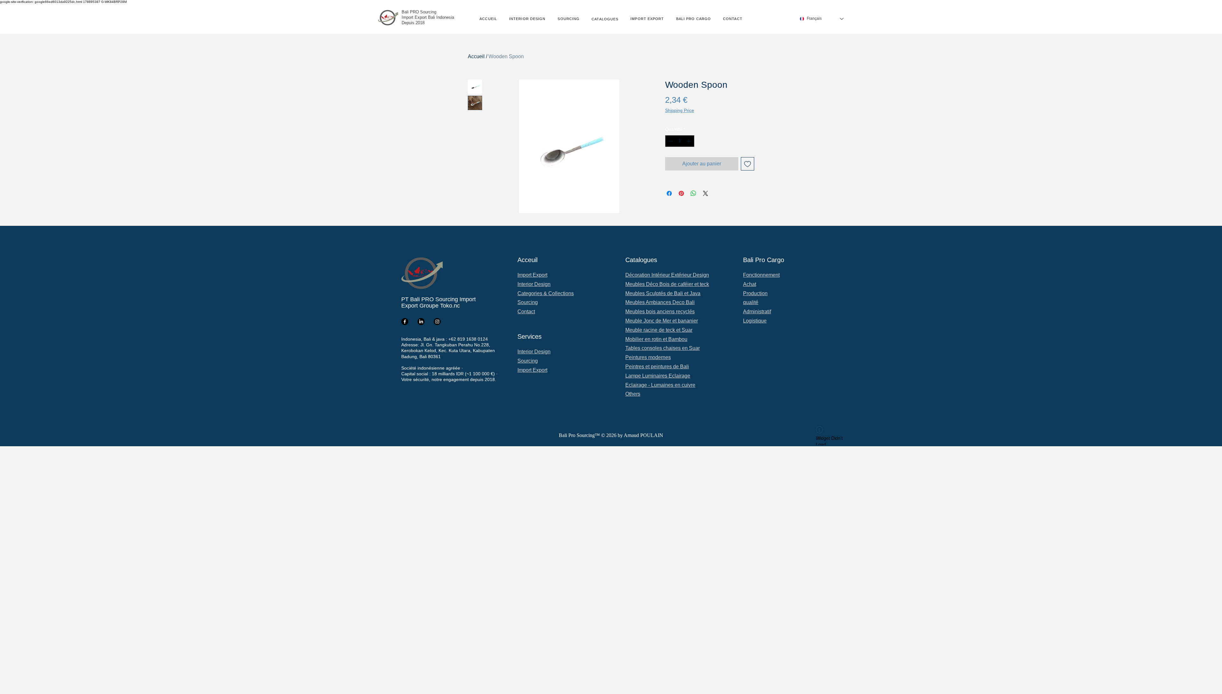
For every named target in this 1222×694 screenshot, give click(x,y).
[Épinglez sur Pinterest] (681, 193)
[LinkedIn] (421, 321)
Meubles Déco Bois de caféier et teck (667, 284)
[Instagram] (437, 321)
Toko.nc (450, 305)
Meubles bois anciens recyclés (660, 311)
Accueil (476, 56)
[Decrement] (670, 141)
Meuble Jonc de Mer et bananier (661, 320)
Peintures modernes (648, 357)
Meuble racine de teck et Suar (658, 330)
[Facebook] (404, 321)
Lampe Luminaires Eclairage (657, 375)
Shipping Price (679, 110)
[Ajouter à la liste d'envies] (747, 163)
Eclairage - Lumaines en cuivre (660, 385)
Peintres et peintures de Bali (657, 366)
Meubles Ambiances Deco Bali (660, 302)
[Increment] (689, 141)
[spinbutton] (679, 141)
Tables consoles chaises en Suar (662, 348)
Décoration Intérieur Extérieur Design (667, 275)
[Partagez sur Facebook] (669, 193)
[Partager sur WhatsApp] (693, 193)
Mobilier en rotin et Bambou (656, 339)
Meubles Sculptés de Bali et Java (662, 293)
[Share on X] (705, 193)
